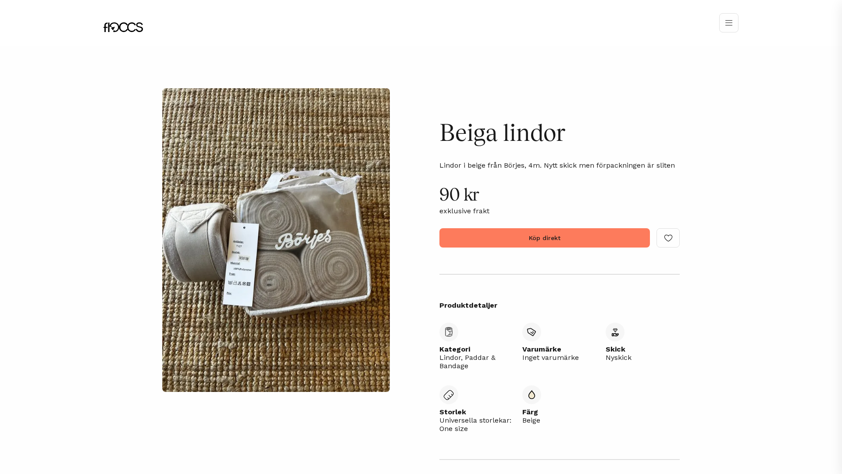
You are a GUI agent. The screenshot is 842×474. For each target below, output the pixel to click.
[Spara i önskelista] (668, 238)
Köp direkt (544, 237)
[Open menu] (729, 22)
